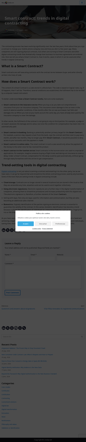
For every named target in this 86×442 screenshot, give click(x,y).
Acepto (25, 224)
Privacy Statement (47, 228)
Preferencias (60, 224)
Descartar (43, 224)
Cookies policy (36, 228)
